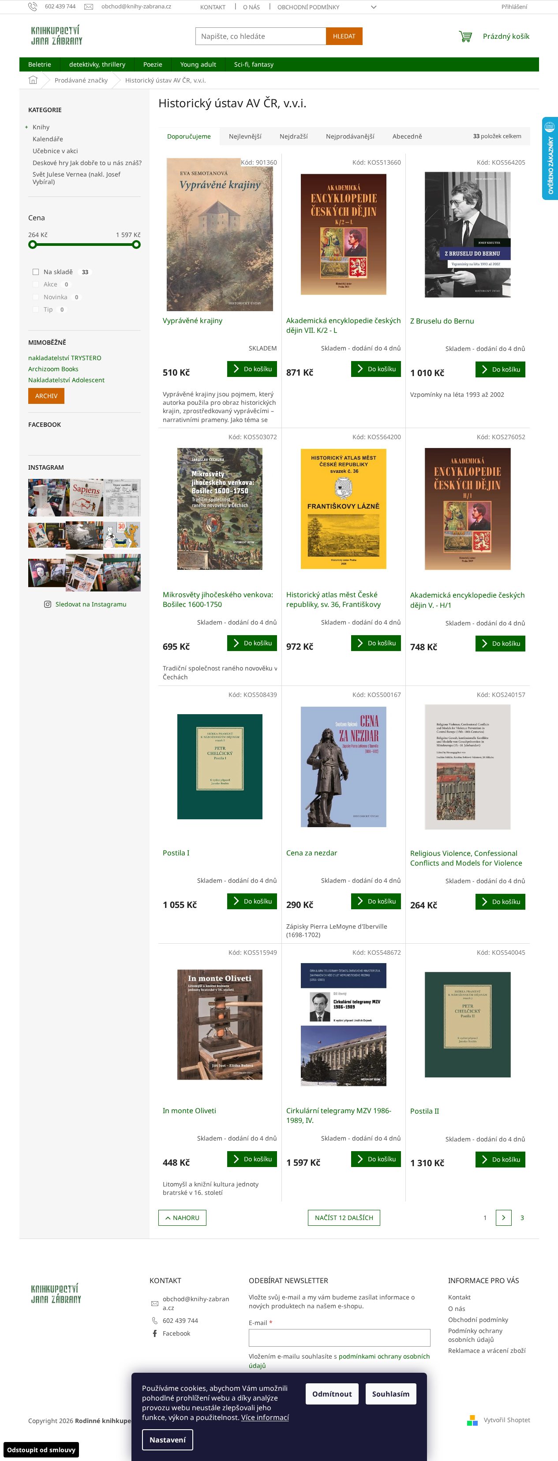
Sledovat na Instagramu (91, 604)
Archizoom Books (53, 368)
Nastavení (168, 1440)
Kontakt (212, 7)
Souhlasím (391, 1394)
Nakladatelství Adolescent (66, 380)
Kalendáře (48, 139)
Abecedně (407, 136)
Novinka (61, 297)
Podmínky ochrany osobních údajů (475, 1334)
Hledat (344, 36)
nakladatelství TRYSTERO (64, 357)
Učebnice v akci (55, 151)
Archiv (46, 396)
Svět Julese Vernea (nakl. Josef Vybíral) (76, 178)
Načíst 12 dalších (344, 1217)
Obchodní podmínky (308, 7)
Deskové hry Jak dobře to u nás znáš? (87, 162)
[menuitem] (39, 64)
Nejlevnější (245, 136)
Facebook (176, 1333)
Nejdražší (294, 136)
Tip (54, 309)
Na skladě (66, 271)
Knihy (41, 127)
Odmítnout (332, 1394)
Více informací (265, 1417)
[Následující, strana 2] (504, 1218)
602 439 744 (180, 1320)
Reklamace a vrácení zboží (487, 1350)
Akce (56, 284)
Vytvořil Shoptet (507, 1420)
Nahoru (186, 1217)
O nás (251, 7)
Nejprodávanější (350, 136)
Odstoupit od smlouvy (41, 1450)
